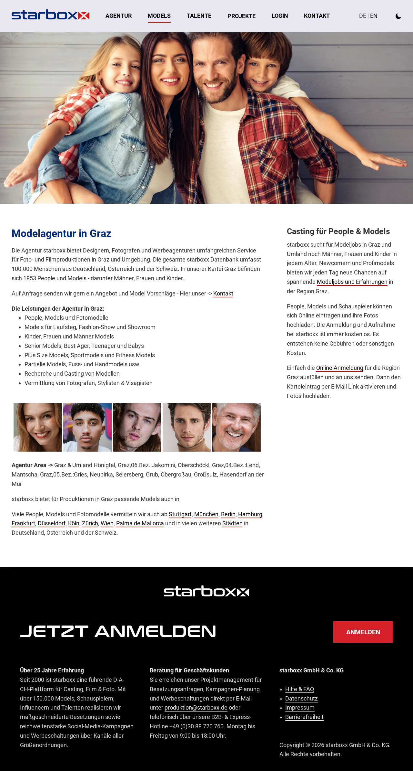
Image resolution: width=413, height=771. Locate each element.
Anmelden (363, 632)
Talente (199, 15)
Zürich (90, 523)
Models (159, 15)
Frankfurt (23, 523)
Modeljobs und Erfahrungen (352, 281)
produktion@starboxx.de (196, 707)
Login (280, 15)
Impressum (300, 707)
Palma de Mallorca (140, 523)
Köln (73, 523)
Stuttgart (180, 514)
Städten (232, 523)
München (206, 514)
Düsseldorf (51, 523)
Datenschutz (301, 698)
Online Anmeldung (339, 367)
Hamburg (250, 514)
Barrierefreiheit (304, 716)
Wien (107, 523)
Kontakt (317, 15)
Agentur (119, 15)
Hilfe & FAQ (299, 689)
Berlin (228, 514)
